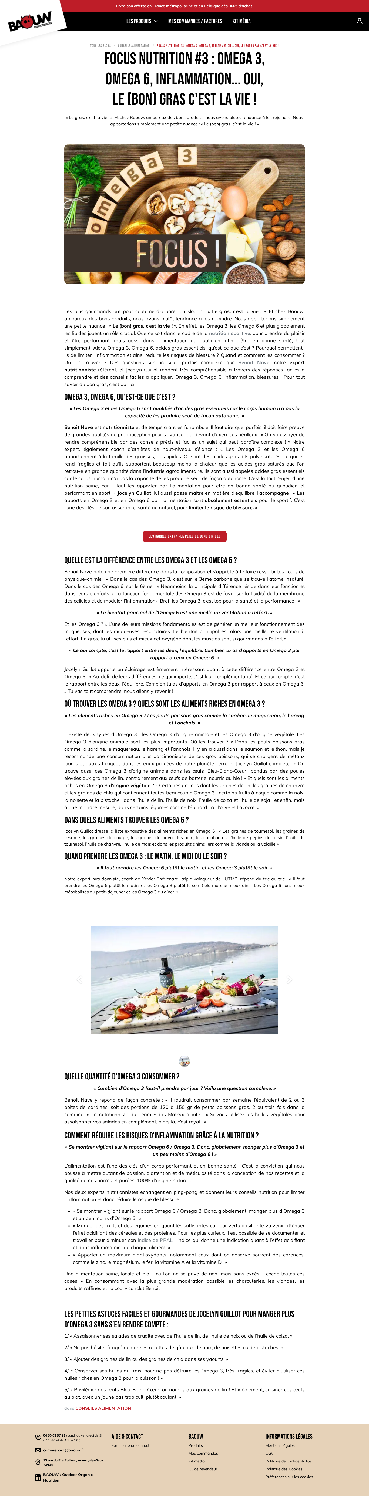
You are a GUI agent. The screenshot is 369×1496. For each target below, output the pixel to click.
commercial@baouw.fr (63, 1463)
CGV (270, 1466)
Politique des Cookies (284, 1482)
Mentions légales (280, 1458)
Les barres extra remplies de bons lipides (185, 536)
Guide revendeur (203, 1482)
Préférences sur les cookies (289, 1489)
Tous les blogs (100, 46)
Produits (196, 1458)
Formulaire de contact (130, 1458)
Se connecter (359, 21)
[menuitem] (195, 21)
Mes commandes (203, 1466)
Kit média (197, 1474)
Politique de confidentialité (288, 1474)
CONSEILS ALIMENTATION (134, 46)
